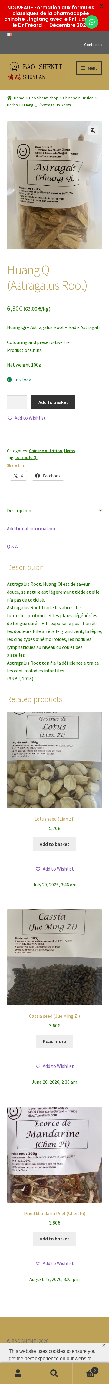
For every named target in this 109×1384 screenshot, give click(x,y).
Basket (84, 1368)
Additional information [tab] (31, 528)
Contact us (93, 44)
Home (19, 98)
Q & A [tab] (12, 546)
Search (54, 1373)
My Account (18, 1373)
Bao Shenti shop (43, 98)
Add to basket (53, 402)
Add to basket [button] (54, 844)
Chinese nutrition (78, 98)
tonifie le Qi (26, 457)
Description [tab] (19, 510)
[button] (93, 130)
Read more (54, 1041)
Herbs (12, 105)
